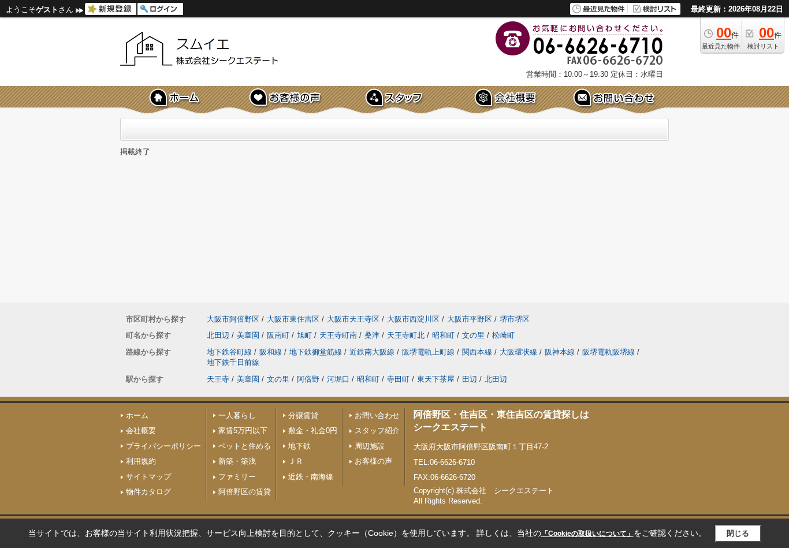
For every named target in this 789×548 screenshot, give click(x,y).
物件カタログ (148, 491)
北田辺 (218, 335)
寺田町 (398, 379)
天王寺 (218, 379)
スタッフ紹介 (377, 430)
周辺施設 (370, 446)
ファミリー (237, 476)
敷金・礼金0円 (312, 430)
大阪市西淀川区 (413, 319)
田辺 (469, 379)
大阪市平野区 (469, 319)
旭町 (304, 335)
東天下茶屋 (436, 379)
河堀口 (338, 379)
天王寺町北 (406, 335)
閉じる (738, 533)
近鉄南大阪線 (371, 352)
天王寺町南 (338, 335)
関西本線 (477, 352)
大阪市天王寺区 (353, 319)
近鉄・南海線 (310, 476)
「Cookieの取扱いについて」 (587, 534)
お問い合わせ (377, 415)
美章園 (248, 335)
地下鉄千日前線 (233, 362)
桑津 (371, 335)
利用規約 (141, 461)
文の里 (473, 335)
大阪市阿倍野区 (233, 319)
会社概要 (141, 430)
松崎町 (503, 335)
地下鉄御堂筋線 (315, 352)
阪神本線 (560, 352)
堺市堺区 (515, 319)
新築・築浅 (237, 461)
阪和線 (270, 352)
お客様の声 (373, 461)
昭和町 (443, 335)
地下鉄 (299, 446)
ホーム (137, 415)
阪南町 (278, 335)
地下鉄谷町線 (229, 352)
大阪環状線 (518, 352)
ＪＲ (295, 461)
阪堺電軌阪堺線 (608, 352)
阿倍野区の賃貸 (244, 491)
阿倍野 (308, 379)
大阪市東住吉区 (293, 319)
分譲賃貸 (303, 415)
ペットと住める (244, 446)
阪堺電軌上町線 (428, 352)
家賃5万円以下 (242, 430)
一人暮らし (237, 415)
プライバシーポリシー (163, 446)
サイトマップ (148, 476)
